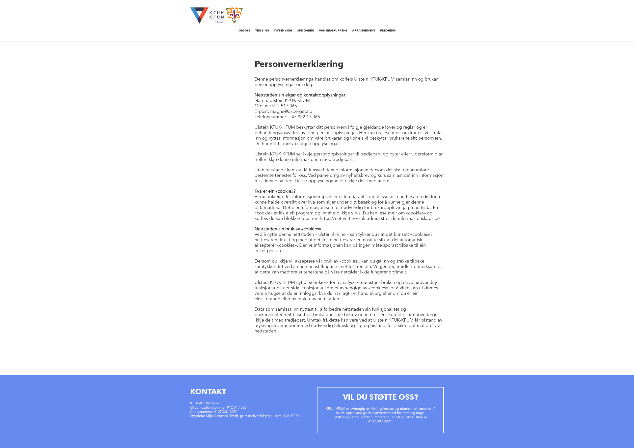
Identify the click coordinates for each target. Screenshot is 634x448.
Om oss (244, 30)
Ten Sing (262, 30)
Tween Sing (283, 30)
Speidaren (305, 30)
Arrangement (363, 30)
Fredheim (388, 30)
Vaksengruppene (333, 30)
